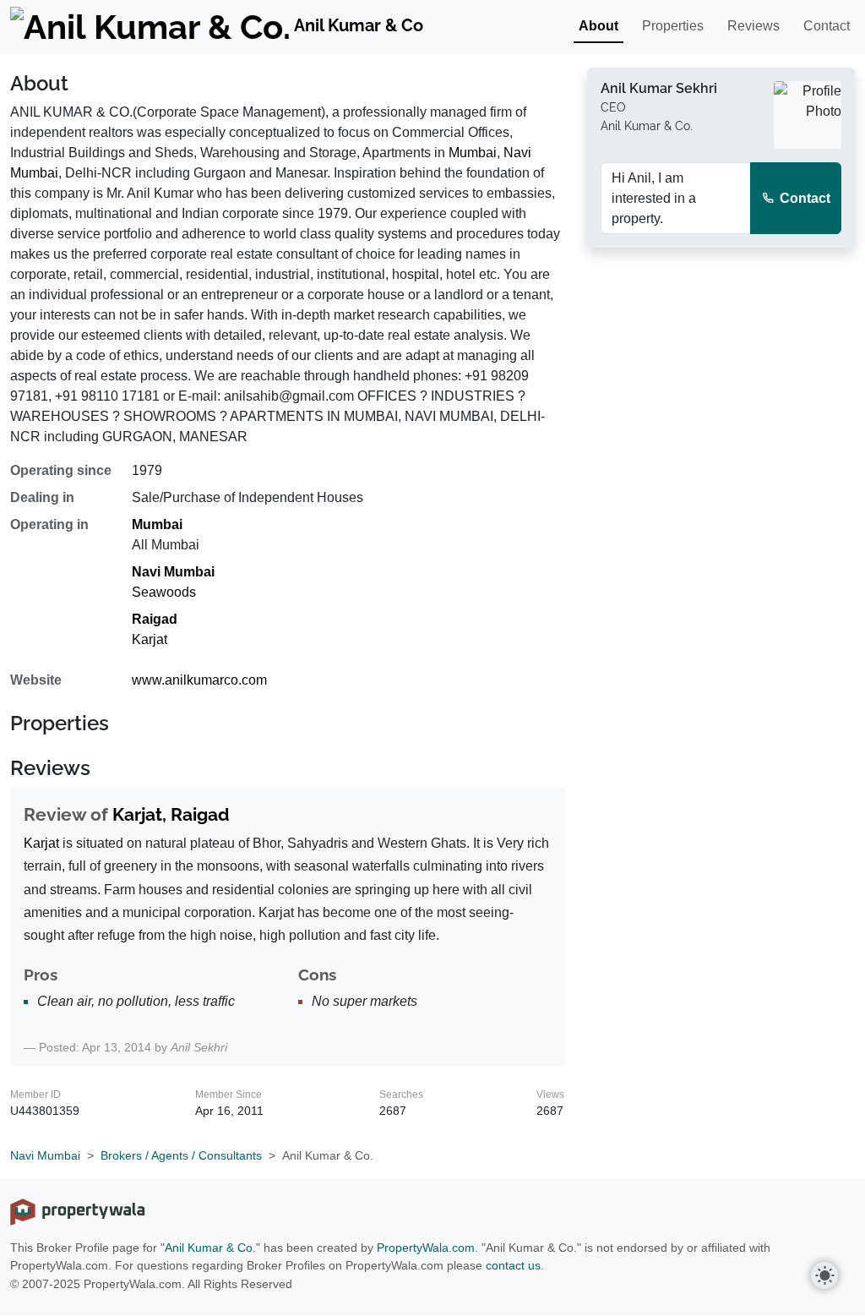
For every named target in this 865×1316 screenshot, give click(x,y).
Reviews (753, 26)
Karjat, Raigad (171, 814)
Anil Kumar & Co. (210, 1247)
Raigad (154, 619)
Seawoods (164, 592)
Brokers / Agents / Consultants (181, 1155)
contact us (513, 1265)
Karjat (149, 639)
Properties (673, 26)
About (598, 26)
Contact (826, 26)
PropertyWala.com (426, 1247)
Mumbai (473, 152)
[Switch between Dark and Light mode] (824, 1275)
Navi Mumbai (173, 572)
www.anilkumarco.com (199, 680)
